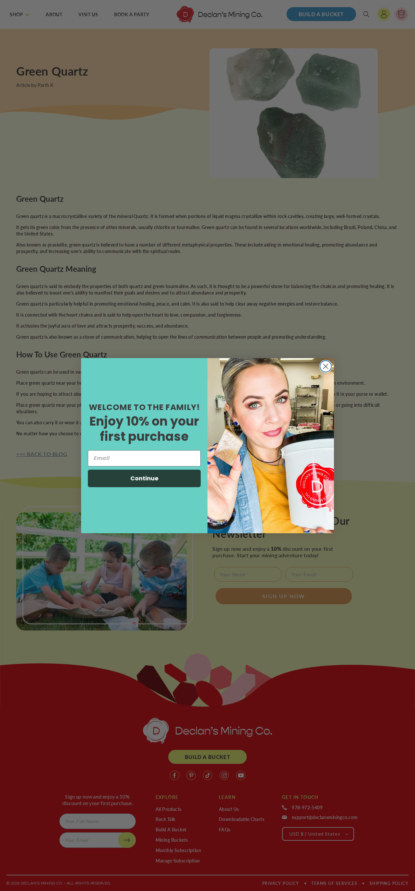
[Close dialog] (325, 366)
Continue (144, 478)
